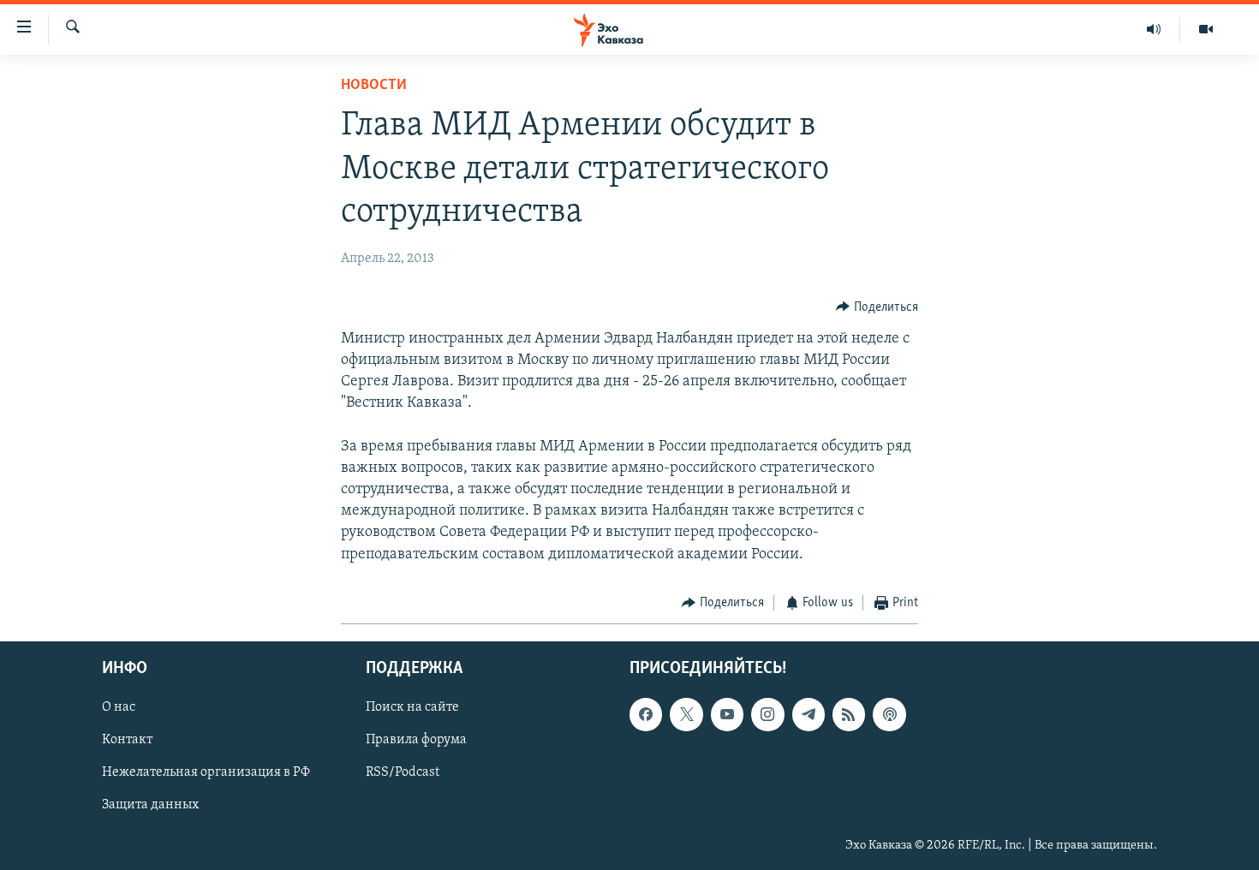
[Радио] (1154, 29)
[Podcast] (889, 715)
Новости (374, 85)
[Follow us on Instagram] (767, 715)
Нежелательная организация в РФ (206, 773)
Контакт (127, 741)
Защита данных (150, 806)
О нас (118, 708)
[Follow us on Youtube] (727, 715)
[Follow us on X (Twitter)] (686, 715)
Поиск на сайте (412, 708)
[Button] (877, 307)
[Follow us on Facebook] (646, 715)
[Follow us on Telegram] (808, 715)
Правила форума (416, 741)
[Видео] (1206, 29)
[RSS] (848, 715)
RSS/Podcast (402, 773)
